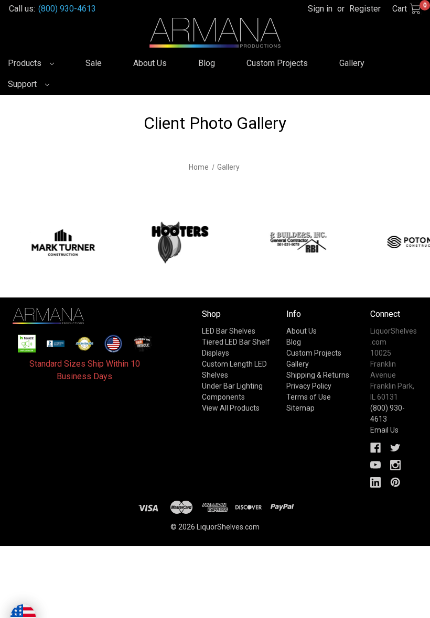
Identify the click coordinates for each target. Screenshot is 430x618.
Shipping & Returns (317, 375)
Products (26, 63)
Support (23, 84)
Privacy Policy (308, 386)
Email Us (384, 430)
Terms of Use (308, 397)
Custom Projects (277, 63)
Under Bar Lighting (232, 386)
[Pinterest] (395, 482)
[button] (27, 343)
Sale (93, 63)
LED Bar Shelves (228, 331)
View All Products (231, 408)
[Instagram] (395, 465)
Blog (206, 63)
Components (223, 397)
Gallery (351, 63)
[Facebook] (375, 448)
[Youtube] (375, 465)
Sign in (320, 9)
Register (365, 9)
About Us (150, 63)
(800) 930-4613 (67, 9)
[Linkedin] (375, 482)
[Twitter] (395, 448)
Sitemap (300, 408)
